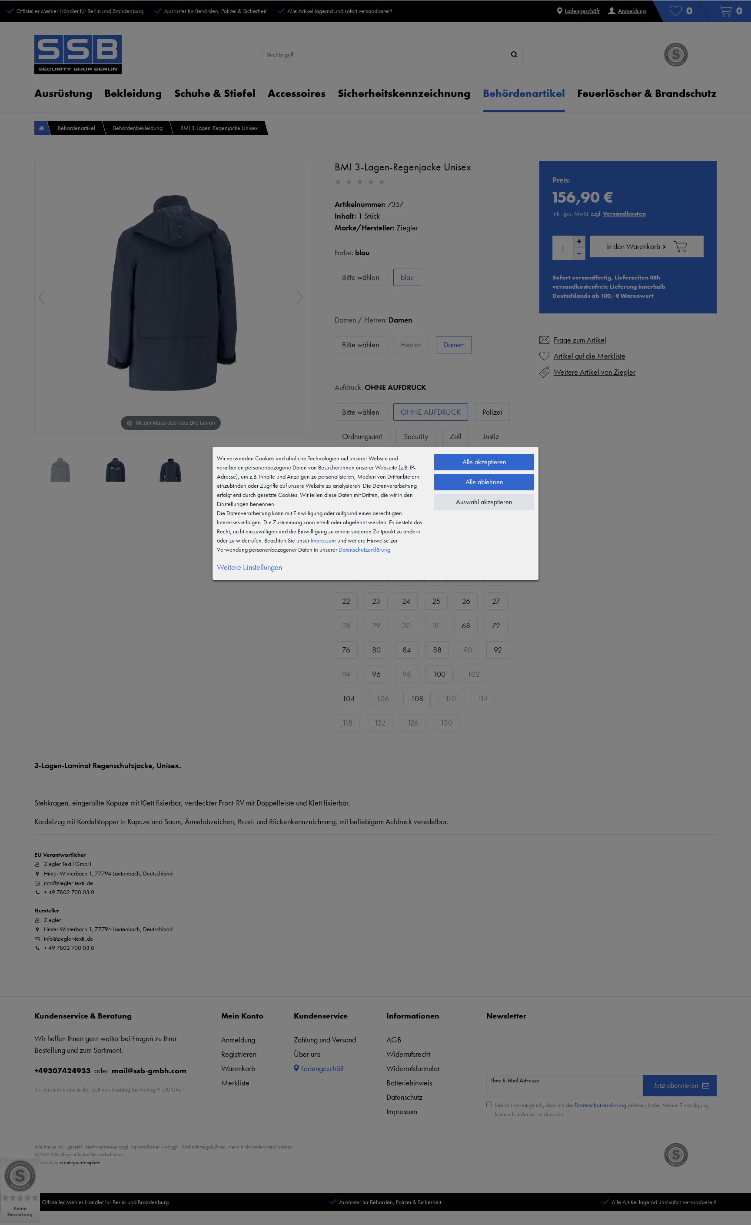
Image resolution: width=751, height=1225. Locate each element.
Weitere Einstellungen (249, 567)
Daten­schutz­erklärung (364, 549)
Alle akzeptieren (484, 461)
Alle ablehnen (484, 481)
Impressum (323, 540)
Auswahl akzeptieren (484, 501)
